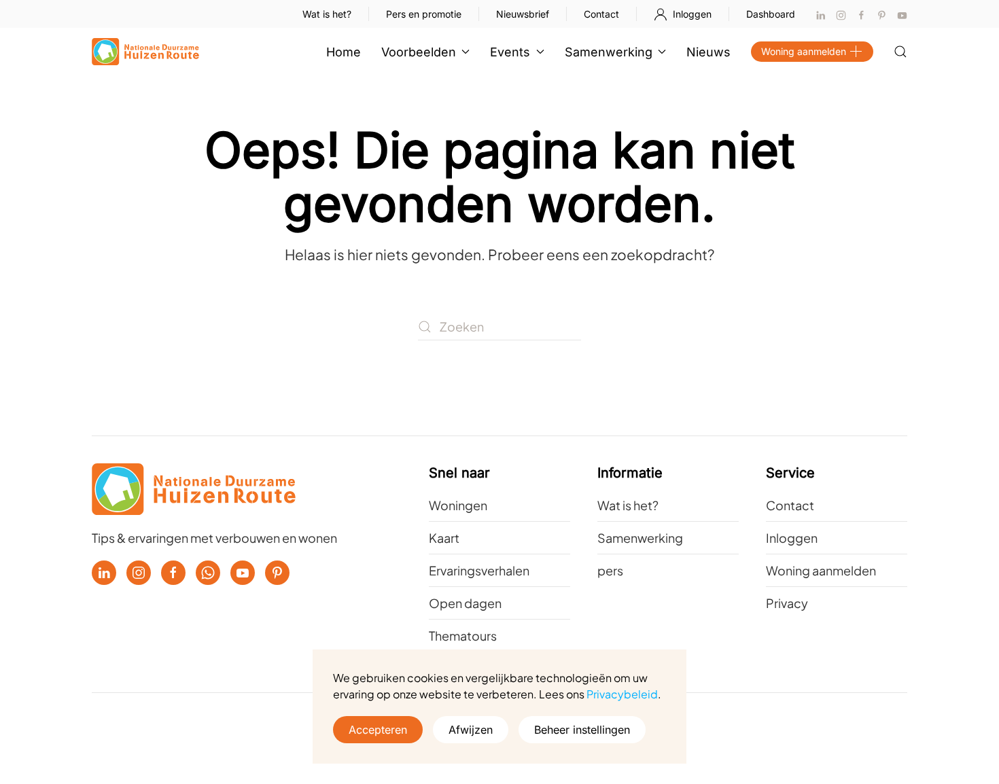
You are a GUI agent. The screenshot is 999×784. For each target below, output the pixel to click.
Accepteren (378, 729)
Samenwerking (640, 538)
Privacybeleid (622, 694)
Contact (601, 14)
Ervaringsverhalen (479, 570)
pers (610, 570)
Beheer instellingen (582, 729)
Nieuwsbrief (522, 14)
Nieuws (708, 52)
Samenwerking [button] (608, 52)
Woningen (458, 505)
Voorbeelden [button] (418, 52)
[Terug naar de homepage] (145, 51)
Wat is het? (326, 14)
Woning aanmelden (803, 51)
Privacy (787, 603)
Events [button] (510, 52)
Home (343, 52)
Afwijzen (471, 729)
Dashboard (770, 14)
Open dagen (465, 603)
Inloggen (692, 14)
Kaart (444, 538)
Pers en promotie (423, 14)
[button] (900, 51)
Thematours (463, 635)
